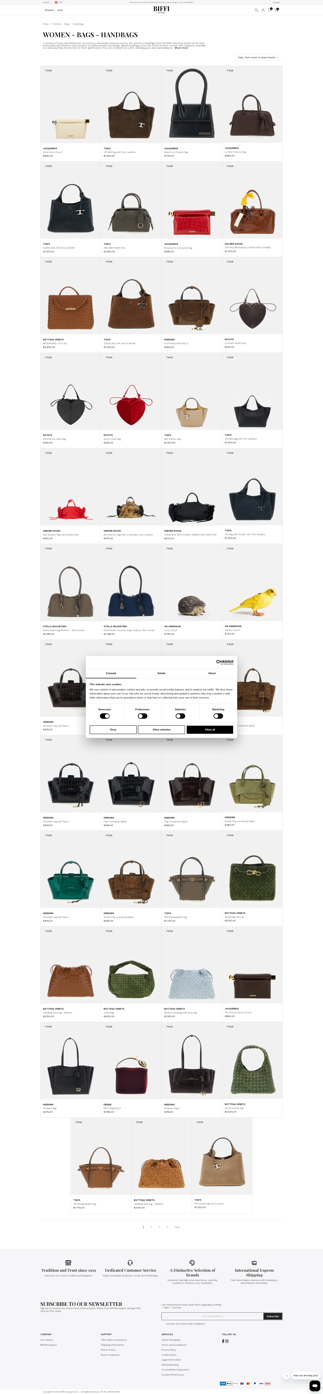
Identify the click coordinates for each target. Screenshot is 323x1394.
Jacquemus (50, 148)
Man (166, 1307)
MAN (60, 10)
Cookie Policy (169, 1354)
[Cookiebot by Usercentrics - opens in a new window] (219, 662)
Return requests (110, 1354)
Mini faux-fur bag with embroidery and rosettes (128, 534)
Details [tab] (161, 673)
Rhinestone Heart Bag (54, 439)
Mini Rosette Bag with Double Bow (61, 534)
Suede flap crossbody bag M (240, 725)
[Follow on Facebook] (223, 1341)
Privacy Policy (169, 1349)
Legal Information (171, 1359)
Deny (113, 729)
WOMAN (49, 10)
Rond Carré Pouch (52, 152)
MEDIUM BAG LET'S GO (55, 343)
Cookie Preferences (173, 1374)
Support (276, 2)
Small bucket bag (234, 1108)
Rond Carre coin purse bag (178, 248)
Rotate (229, 339)
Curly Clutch (170, 630)
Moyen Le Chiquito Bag (176, 152)
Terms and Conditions (174, 1345)
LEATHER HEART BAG (235, 343)
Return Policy (108, 1349)
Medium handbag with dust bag (180, 1012)
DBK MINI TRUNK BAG (114, 248)
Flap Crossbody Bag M (115, 821)
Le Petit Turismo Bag (235, 152)
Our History (46, 1339)
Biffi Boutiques (48, 1345)
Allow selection (162, 729)
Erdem (107, 1104)
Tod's (107, 148)
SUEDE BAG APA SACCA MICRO (59, 248)
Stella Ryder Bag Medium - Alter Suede (63, 630)
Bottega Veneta (53, 339)
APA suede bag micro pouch (209, 1203)
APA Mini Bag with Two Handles (120, 152)
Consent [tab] (111, 673)
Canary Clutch (232, 630)
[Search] (256, 10)
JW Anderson (172, 626)
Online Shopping (171, 1339)
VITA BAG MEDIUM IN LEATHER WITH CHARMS (248, 247)
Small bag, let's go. (234, 917)
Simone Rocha (51, 531)
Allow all (210, 729)
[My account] (263, 10)
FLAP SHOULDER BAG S (176, 343)
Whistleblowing (170, 1364)
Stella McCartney (55, 626)
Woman (176, 1307)
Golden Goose (234, 244)
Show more (181, 47)
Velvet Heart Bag (112, 439)
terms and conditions (192, 1323)
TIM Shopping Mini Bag (175, 917)
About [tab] (212, 673)
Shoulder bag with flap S (56, 726)
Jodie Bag (109, 1012)
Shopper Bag (49, 1108)
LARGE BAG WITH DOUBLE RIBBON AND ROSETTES (190, 534)
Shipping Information (112, 1345)
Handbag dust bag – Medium (149, 1204)
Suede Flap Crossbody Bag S (240, 821)
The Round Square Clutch (238, 1012)
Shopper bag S (172, 1108)
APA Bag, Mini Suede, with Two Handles (245, 534)
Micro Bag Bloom (112, 1108)
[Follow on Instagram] (227, 1341)
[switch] (142, 716)
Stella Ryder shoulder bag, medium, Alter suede (129, 630)
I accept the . (185, 1323)
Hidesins (169, 339)
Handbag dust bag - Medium (57, 1012)
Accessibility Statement (175, 1369)
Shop (46, 24)
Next (177, 1227)
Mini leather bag (172, 439)
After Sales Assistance (114, 1339)
